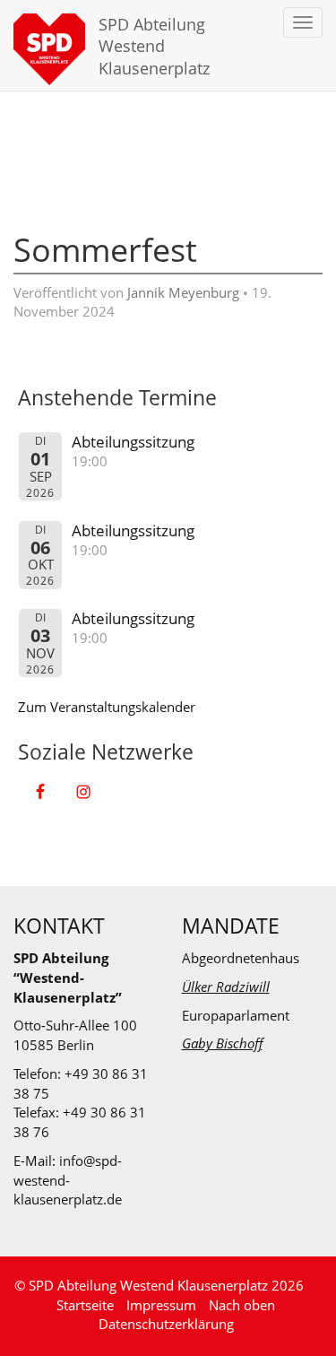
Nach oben (242, 1305)
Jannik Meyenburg (183, 292)
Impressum (161, 1305)
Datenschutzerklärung (166, 1324)
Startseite (85, 1305)
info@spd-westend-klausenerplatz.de (67, 1180)
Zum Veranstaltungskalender (106, 707)
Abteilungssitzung (133, 441)
